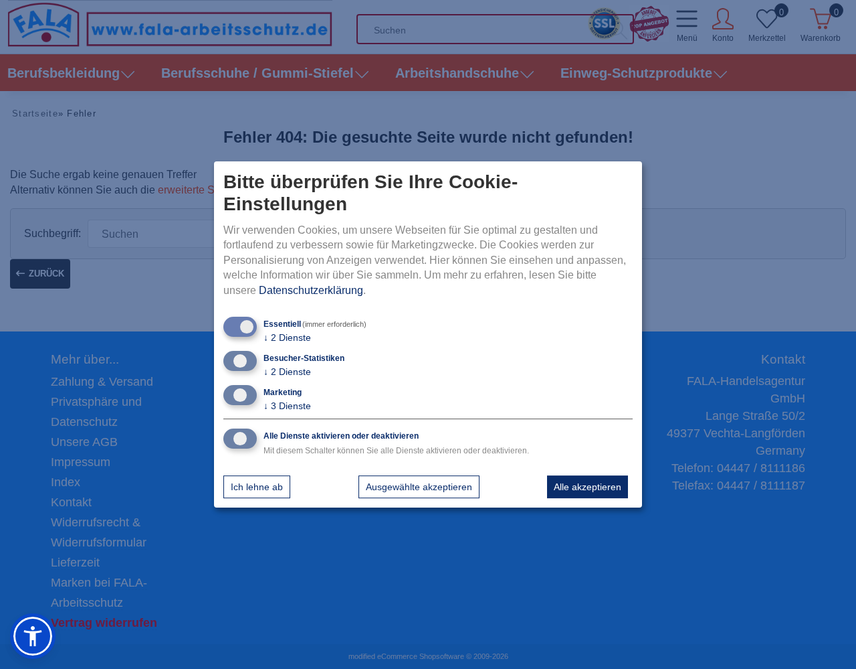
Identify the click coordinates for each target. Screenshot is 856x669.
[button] (32, 636)
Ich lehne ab (257, 486)
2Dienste (287, 337)
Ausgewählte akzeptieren (419, 486)
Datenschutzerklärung (311, 290)
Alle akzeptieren (587, 486)
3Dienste (287, 405)
